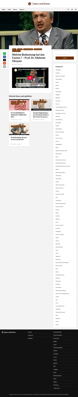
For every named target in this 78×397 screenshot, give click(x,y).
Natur (57, 250)
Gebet (57, 147)
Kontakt (30, 332)
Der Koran (20, 49)
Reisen (57, 272)
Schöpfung (58, 281)
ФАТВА (55, 350)
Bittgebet (58, 94)
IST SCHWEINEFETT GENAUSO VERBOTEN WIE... (18, 115)
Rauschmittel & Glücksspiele (62, 262)
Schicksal (58, 278)
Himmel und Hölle (60, 194)
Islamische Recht (59, 206)
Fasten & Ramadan (37, 49)
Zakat (57, 315)
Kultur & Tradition (60, 234)
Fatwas (15, 9)
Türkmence (55, 385)
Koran (57, 222)
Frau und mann (59, 138)
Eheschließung (59, 119)
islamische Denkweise (61, 203)
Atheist (57, 85)
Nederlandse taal (57, 375)
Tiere (57, 299)
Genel (57, 157)
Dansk (54, 378)
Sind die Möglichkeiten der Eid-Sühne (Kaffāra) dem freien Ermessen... (41, 115)
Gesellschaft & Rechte (61, 163)
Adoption (58, 73)
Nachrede (58, 244)
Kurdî (54, 372)
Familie (57, 125)
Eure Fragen (42, 101)
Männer (57, 240)
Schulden (58, 284)
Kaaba (57, 213)
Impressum (30, 335)
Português (55, 353)
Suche (64, 58)
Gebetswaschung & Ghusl (61, 150)
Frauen (57, 141)
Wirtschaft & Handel (60, 312)
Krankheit (58, 228)
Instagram (30, 338)
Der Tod (57, 104)
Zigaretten (58, 318)
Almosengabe (59, 79)
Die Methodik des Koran (61, 107)
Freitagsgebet (59, 144)
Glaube (57, 169)
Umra (57, 303)
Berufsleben (58, 91)
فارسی (55, 357)
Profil (9, 9)
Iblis (57, 197)
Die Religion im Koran (28, 49)
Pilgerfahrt (58, 256)
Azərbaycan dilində (57, 347)
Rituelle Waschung (60, 275)
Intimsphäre (58, 200)
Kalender (58, 216)
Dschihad (58, 116)
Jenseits (57, 209)
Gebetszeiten (59, 153)
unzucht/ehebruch (60, 306)
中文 (54, 366)
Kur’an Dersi (56, 338)
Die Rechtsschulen (60, 110)
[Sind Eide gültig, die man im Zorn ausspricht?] (19, 129)
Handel (57, 191)
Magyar (55, 382)
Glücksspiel (58, 175)
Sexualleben (58, 287)
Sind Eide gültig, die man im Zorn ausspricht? (19, 138)
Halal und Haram (15, 103)
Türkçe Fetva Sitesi (57, 335)
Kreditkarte (58, 231)
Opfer (57, 253)
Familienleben (59, 129)
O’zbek (55, 360)
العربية (54, 344)
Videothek (58, 309)
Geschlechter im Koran (61, 160)
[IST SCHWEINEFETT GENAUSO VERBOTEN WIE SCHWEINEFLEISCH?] (19, 104)
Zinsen (57, 321)
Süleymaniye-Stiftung (61, 290)
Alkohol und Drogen (60, 76)
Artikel (3, 9)
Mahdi (57, 237)
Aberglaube (58, 70)
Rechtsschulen (59, 265)
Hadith (57, 181)
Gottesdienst (58, 178)
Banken (57, 88)
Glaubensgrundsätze (60, 172)
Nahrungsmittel (59, 247)
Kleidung (58, 219)
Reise (57, 268)
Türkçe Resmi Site (57, 332)
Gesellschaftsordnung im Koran (63, 166)
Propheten (58, 259)
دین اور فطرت (56, 388)
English (55, 341)
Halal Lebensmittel (21, 101)
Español (55, 363)
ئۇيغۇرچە (55, 369)
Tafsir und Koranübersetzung (62, 293)
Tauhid (57, 296)
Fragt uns (21, 9)
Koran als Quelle (16, 51)
